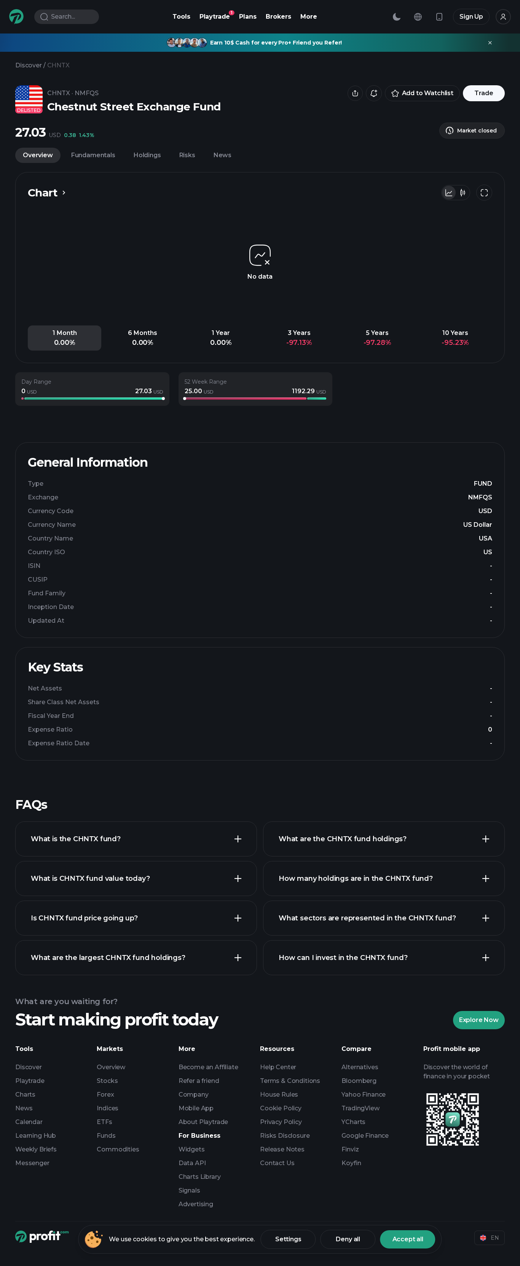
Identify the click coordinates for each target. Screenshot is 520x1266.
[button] (64, 338)
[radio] (449, 192)
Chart (42, 192)
